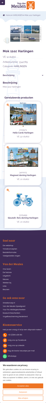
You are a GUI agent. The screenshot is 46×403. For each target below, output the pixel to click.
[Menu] (2, 2)
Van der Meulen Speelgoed (14, 306)
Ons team (7, 269)
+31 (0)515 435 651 (15, 335)
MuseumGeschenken (11, 313)
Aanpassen (23, 392)
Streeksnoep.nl (9, 303)
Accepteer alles (23, 386)
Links (4, 286)
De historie (7, 272)
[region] (23, 382)
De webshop (8, 245)
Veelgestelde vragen (11, 256)
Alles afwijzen (23, 398)
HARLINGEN (18, 15)
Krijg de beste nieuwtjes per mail (21, 351)
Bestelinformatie (9, 252)
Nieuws (6, 279)
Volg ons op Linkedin (16, 345)
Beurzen (6, 289)
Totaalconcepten (10, 249)
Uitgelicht (6, 276)
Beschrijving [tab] (8, 75)
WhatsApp (12, 356)
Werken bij (7, 282)
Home (8, 15)
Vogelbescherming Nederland (15, 316)
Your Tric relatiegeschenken (14, 309)
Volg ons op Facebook (17, 340)
